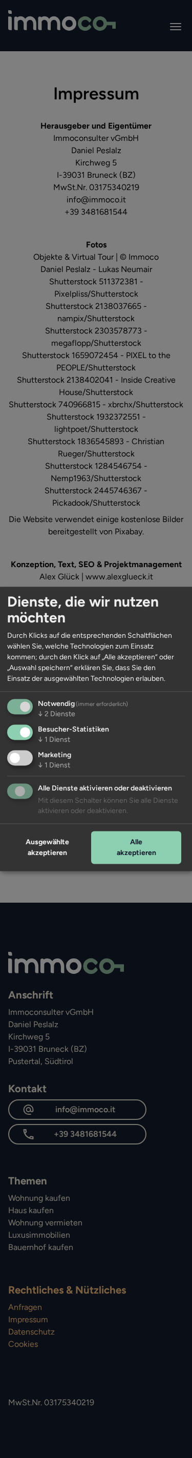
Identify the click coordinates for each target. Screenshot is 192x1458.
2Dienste (56, 714)
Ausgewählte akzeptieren (47, 847)
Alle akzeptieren (136, 847)
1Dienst (54, 740)
